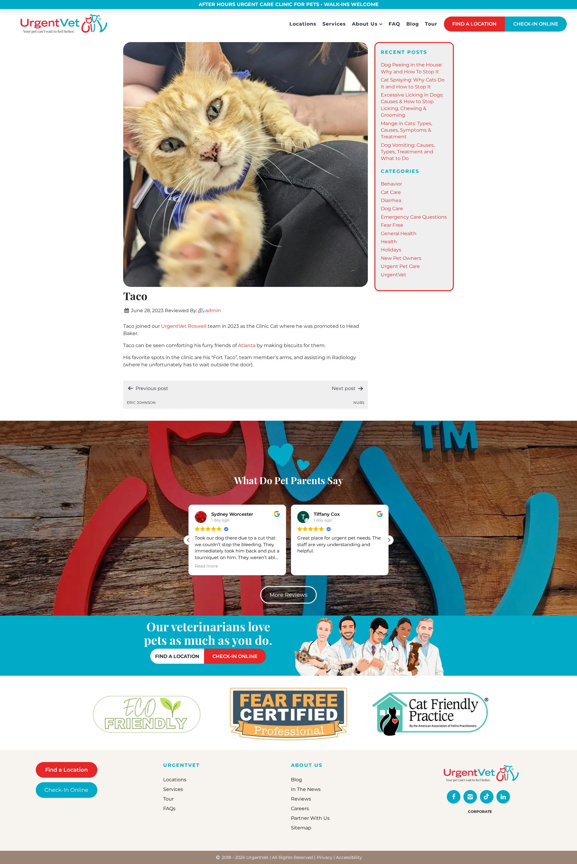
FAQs (169, 808)
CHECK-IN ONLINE (535, 24)
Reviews (301, 799)
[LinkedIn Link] (503, 797)
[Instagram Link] (470, 797)
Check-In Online (66, 790)
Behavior (391, 184)
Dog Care (392, 208)
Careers (300, 808)
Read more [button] (340, 566)
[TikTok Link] (486, 797)
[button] (388, 540)
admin (213, 310)
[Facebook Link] (453, 797)
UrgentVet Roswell (183, 326)
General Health (399, 233)
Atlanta (246, 345)
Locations (302, 24)
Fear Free (392, 225)
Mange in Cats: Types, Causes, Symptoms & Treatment (406, 130)
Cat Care (391, 192)
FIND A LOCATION (474, 24)
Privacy (324, 857)
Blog (412, 24)
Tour (431, 24)
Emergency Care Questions (414, 217)
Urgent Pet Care (400, 266)
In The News (306, 789)
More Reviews (288, 595)
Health (389, 241)
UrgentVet (393, 275)
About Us (365, 24)
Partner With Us (310, 818)
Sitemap (301, 828)
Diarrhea (391, 200)
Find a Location (66, 770)
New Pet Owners (401, 258)
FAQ (394, 24)
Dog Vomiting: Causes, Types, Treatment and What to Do (408, 151)
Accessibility (349, 857)
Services (334, 24)
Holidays (391, 250)
